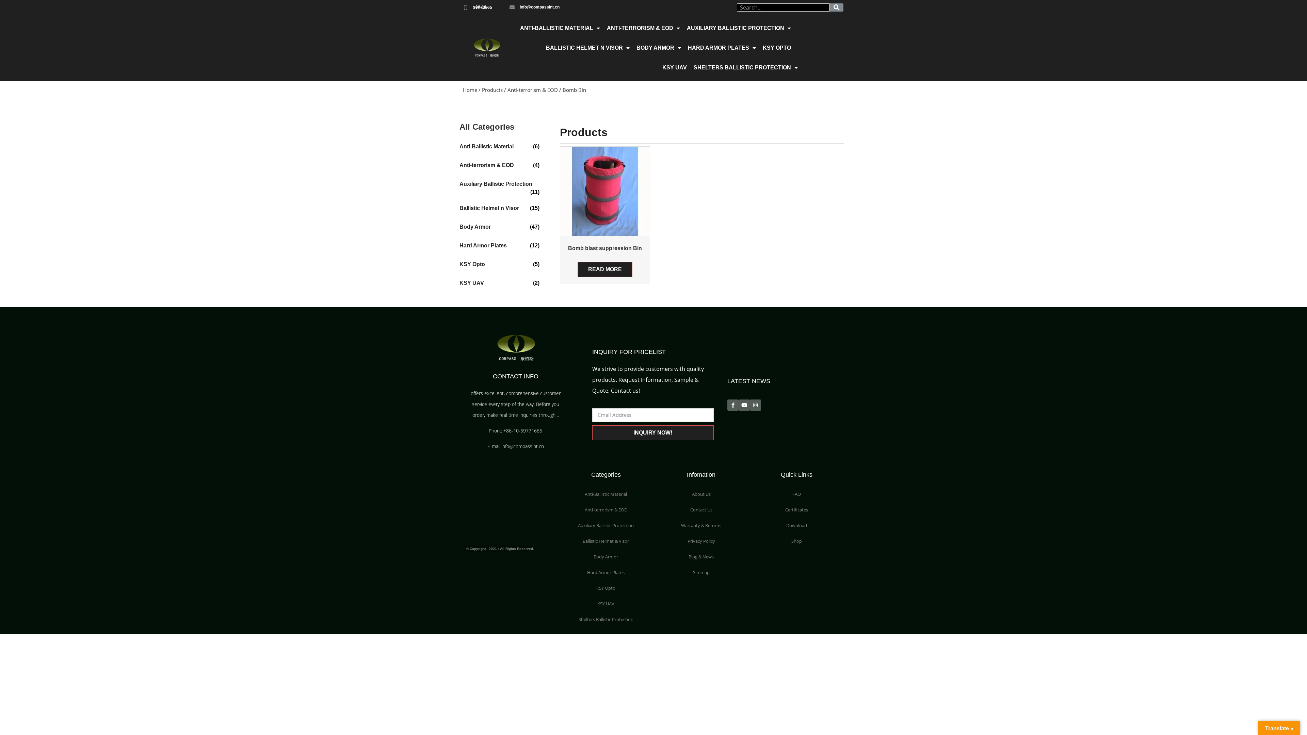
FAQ (796, 494)
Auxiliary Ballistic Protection (735, 28)
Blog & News (701, 557)
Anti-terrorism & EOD (640, 28)
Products (492, 89)
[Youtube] (744, 405)
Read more (605, 269)
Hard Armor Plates (718, 48)
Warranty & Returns (701, 525)
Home (470, 89)
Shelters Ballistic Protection (742, 67)
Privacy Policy (701, 541)
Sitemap (701, 572)
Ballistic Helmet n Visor (584, 48)
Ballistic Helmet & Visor (606, 541)
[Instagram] (755, 405)
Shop (796, 541)
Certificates (796, 510)
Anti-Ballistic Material (556, 28)
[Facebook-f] (733, 405)
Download (796, 525)
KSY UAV (674, 67)
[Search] (836, 7)
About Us (701, 494)
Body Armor (655, 48)
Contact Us (701, 510)
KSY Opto (777, 48)
